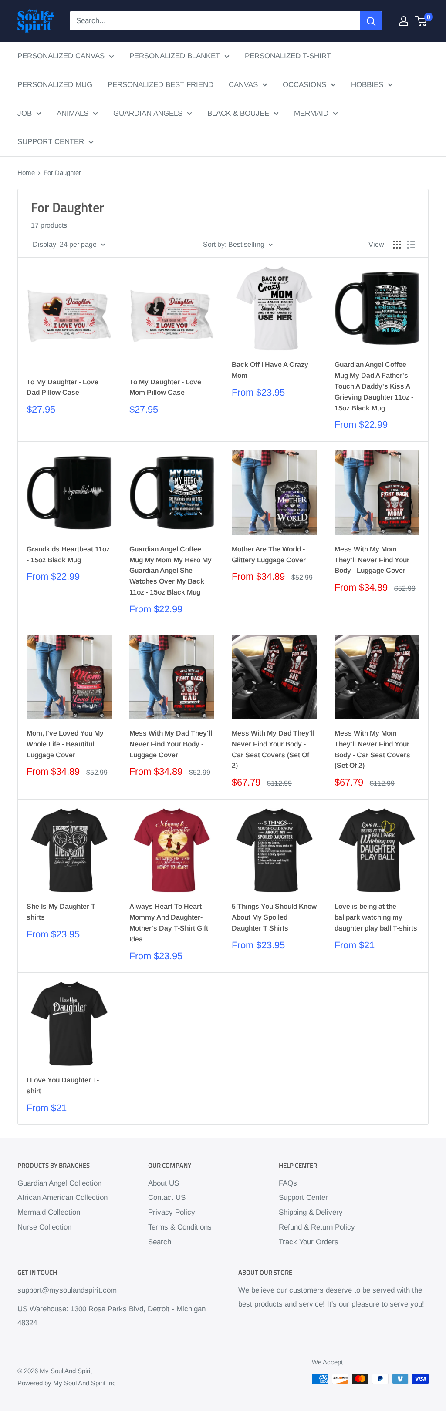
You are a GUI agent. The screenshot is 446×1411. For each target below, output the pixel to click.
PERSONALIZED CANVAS (61, 56)
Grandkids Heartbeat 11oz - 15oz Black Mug (68, 554)
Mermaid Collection (48, 1212)
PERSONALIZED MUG (54, 85)
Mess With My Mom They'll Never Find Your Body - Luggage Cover (371, 559)
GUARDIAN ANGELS (147, 113)
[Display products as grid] (397, 245)
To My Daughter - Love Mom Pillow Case (165, 387)
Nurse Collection (44, 1227)
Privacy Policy (171, 1212)
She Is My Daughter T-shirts (62, 912)
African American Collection (62, 1197)
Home (26, 172)
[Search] (371, 20)
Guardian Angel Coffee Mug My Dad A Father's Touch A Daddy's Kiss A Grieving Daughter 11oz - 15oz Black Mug (373, 386)
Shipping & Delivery (311, 1212)
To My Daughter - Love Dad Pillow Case (62, 387)
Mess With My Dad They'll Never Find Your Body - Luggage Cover (170, 744)
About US (163, 1183)
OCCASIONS (304, 85)
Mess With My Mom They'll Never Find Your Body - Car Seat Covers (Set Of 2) (372, 749)
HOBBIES (367, 85)
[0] (421, 21)
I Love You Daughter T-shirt (63, 1085)
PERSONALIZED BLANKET (174, 56)
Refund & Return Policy (317, 1227)
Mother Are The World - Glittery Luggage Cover (269, 554)
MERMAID (311, 113)
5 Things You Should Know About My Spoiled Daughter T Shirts (274, 917)
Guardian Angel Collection (59, 1183)
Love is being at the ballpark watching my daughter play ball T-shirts (375, 917)
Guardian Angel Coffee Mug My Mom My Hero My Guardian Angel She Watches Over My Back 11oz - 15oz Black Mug (170, 570)
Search (159, 1242)
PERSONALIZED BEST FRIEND (160, 85)
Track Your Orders (308, 1242)
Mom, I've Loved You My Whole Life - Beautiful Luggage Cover (65, 744)
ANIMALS (72, 113)
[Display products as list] (411, 245)
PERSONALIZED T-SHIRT (288, 56)
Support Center (303, 1197)
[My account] (403, 21)
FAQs (288, 1183)
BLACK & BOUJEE (238, 113)
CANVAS (243, 85)
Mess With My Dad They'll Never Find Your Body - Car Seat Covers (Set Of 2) (273, 749)
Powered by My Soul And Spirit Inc (66, 1383)
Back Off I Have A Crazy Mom (270, 370)
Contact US (167, 1197)
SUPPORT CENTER (50, 142)
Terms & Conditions (180, 1227)
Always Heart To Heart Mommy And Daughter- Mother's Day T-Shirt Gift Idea (168, 922)
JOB (24, 113)
